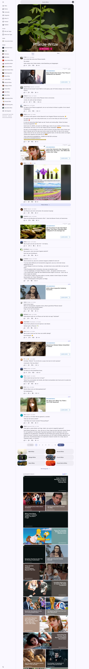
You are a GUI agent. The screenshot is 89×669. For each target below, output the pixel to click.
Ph (24, 359)
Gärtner (25, 208)
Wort (25, 414)
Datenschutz (4, 115)
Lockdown (26, 258)
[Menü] (3, 2)
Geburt (25, 426)
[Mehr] (51, 48)
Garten (25, 302)
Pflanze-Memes (44, 204)
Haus (25, 375)
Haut (25, 331)
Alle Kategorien (44, 468)
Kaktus (25, 241)
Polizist (25, 114)
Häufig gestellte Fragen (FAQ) (7, 114)
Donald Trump (27, 86)
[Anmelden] (73, 2)
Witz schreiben (45, 48)
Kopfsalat (26, 314)
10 (55, 444)
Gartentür (26, 216)
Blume (25, 163)
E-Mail (25, 57)
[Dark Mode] (3, 667)
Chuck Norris (26, 321)
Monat (25, 105)
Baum (25, 387)
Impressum (10, 115)
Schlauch (26, 95)
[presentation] (21, 58)
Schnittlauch (26, 249)
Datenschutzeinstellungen (7, 117)
